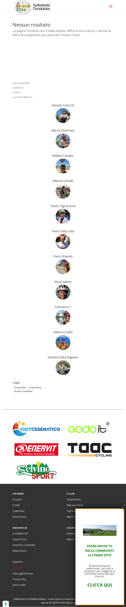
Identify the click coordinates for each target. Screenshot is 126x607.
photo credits (19, 584)
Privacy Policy (20, 387)
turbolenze (18, 87)
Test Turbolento (74, 511)
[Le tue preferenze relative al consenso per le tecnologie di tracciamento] (6, 604)
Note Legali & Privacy (23, 573)
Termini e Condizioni (23, 391)
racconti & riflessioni (22, 97)
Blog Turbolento (75, 516)
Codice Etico (18, 511)
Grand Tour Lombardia (24, 545)
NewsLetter (18, 567)
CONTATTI (18, 561)
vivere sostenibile (21, 82)
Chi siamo (17, 499)
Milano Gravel (19, 550)
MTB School (72, 533)
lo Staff (16, 505)
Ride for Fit (72, 539)
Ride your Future (75, 505)
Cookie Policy (35, 387)
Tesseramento (74, 499)
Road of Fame (19, 516)
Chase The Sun (20, 539)
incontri (16, 92)
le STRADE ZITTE (20, 533)
